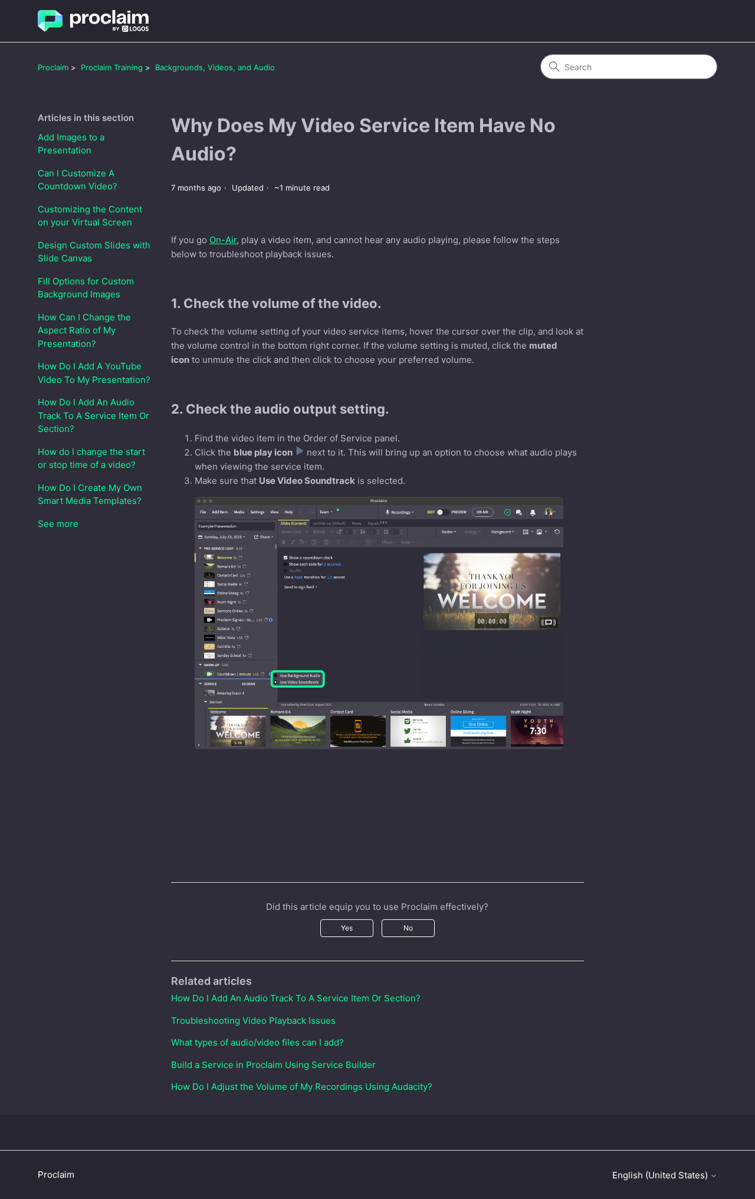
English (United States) (661, 1175)
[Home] (93, 21)
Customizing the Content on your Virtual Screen (90, 216)
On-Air (223, 239)
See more (58, 523)
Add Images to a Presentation (71, 144)
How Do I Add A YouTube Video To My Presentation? (94, 373)
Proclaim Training (112, 67)
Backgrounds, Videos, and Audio (215, 67)
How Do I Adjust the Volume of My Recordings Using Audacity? (301, 1086)
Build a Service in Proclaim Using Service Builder (273, 1064)
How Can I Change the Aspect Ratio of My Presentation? (84, 330)
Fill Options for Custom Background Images (86, 288)
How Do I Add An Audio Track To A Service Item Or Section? (93, 415)
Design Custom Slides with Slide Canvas (94, 252)
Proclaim (53, 67)
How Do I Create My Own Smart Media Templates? (90, 494)
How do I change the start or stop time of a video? (91, 458)
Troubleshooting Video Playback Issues (253, 1020)
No (408, 927)
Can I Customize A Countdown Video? (77, 180)
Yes (347, 927)
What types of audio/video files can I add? (257, 1042)
